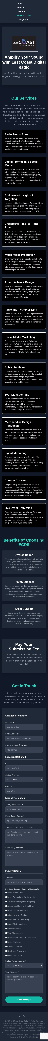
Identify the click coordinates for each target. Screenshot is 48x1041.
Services (21, 7)
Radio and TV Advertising (18, 919)
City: (7, 763)
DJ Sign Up (22, 19)
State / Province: (12, 775)
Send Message (24, 1000)
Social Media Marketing (17, 924)
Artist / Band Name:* (14, 804)
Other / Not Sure (14, 955)
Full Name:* (10, 722)
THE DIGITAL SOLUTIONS (28, 1037)
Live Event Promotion (16, 951)
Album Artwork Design (17, 915)
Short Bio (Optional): (14, 848)
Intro (19, 3)
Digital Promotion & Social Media (21, 897)
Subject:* (9, 877)
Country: (9, 786)
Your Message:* (12, 972)
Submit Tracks (24, 15)
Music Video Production (17, 910)
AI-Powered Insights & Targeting (21, 901)
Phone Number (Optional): (16, 745)
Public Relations (14, 928)
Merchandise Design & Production (21, 937)
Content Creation (14, 946)
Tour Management (15, 933)
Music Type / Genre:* (14, 816)
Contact (21, 11)
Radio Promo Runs (15, 892)
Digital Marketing (14, 942)
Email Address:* (12, 734)
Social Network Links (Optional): (19, 827)
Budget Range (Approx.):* (16, 961)
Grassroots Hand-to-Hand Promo (21, 906)
